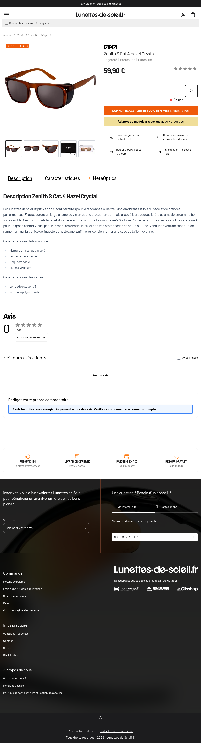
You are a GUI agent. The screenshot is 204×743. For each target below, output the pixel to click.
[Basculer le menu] (6, 14)
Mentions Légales (13, 685)
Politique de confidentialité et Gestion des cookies (33, 692)
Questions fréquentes (16, 633)
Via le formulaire (127, 506)
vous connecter (116, 409)
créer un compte (144, 409)
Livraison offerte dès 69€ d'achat (101, 3)
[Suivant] (130, 3)
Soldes (7, 648)
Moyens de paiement (15, 581)
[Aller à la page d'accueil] (100, 14)
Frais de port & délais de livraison (22, 588)
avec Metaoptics (151, 121)
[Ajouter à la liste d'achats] (191, 91)
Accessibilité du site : (100, 731)
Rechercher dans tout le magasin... (30, 23)
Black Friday (10, 655)
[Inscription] (85, 528)
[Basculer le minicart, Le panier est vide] (193, 14)
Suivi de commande (15, 596)
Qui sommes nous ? (14, 678)
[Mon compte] (183, 14)
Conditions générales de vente (21, 610)
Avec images (190, 357)
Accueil (7, 35)
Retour (7, 603)
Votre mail (9, 520)
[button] (186, 68)
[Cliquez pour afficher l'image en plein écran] (50, 88)
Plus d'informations (28, 337)
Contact (8, 640)
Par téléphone (169, 506)
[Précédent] (70, 3)
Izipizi (110, 47)
